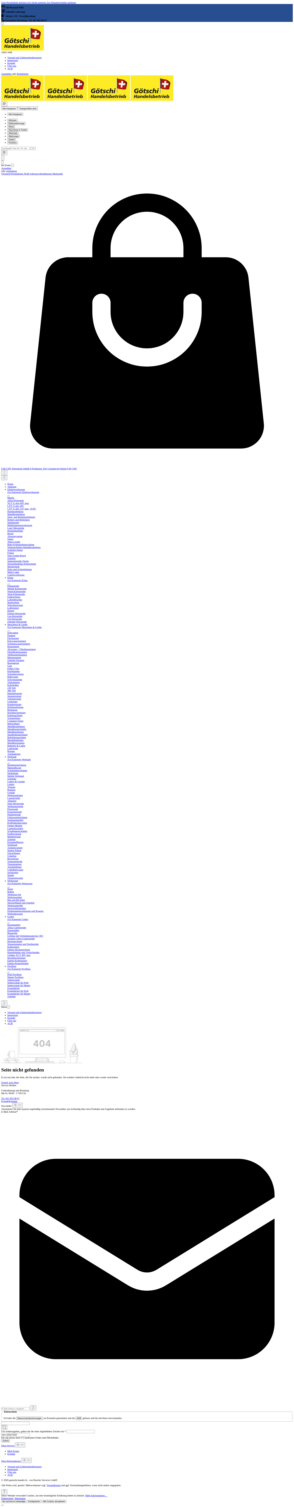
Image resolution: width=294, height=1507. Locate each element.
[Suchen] (31, 148)
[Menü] (4, 103)
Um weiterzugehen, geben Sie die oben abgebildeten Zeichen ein (33, 1431)
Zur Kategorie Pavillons (18, 969)
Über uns (11, 66)
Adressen (34, 174)
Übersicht (6, 174)
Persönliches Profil (20, 174)
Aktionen (12, 120)
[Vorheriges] (4, 477)
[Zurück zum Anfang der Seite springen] (4, 1491)
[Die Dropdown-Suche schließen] (34, 148)
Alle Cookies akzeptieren (54, 1501)
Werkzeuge (14, 136)
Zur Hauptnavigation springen (61, 2)
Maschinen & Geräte (18, 130)
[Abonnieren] (33, 1407)
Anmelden (6, 74)
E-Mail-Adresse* (9, 1112)
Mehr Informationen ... (96, 1495)
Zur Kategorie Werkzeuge (19, 883)
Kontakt (11, 63)
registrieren (11, 171)
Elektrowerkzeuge (16, 123)
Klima (11, 127)
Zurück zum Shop (10, 1082)
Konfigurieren (34, 1501)
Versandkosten (54, 1485)
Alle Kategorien (15, 114)
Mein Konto (13, 1451)
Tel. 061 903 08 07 (10, 1098)
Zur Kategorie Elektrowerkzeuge (23, 492)
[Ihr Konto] (2, 162)
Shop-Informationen (11, 1461)
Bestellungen (46, 174)
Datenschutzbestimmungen (29, 1418)
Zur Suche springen (37, 2)
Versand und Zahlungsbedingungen (24, 57)
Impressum (12, 60)
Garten (12, 139)
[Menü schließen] (12, 165)
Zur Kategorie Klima (17, 580)
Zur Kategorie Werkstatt (19, 759)
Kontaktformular (9, 1101)
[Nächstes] (4, 1002)
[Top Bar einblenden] (4, 472)
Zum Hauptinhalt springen (14, 2)
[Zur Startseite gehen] (22, 49)
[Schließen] (2, 1505)
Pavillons (13, 143)
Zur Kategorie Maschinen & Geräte (24, 627)
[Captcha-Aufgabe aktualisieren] (4, 1427)
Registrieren (22, 74)
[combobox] (15, 148)
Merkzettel (58, 174)
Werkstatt (13, 133)
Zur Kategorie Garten (17, 919)
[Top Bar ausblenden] (2, 23)
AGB (10, 68)
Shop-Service (8, 1445)
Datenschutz (7, 1498)
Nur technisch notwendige (13, 1501)
